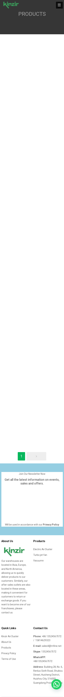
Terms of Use (8, 659)
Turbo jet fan (40, 555)
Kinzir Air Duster (10, 636)
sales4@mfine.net (51, 646)
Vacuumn (38, 560)
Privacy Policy (8, 653)
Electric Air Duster (42, 549)
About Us (6, 642)
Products (6, 647)
